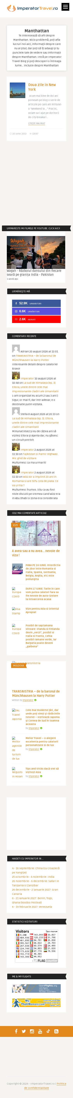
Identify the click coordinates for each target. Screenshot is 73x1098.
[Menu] (65, 7)
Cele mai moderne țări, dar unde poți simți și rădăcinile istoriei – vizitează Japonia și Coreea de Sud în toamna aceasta (43, 717)
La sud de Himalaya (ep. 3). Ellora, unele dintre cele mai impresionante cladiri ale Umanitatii (35, 387)
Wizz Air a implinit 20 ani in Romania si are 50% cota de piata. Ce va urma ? (35, 481)
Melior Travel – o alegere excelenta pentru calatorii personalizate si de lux (42, 742)
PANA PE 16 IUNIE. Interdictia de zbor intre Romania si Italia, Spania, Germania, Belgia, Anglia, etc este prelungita (43, 572)
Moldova (18, 665)
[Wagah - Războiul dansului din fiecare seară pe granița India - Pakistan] (36, 252)
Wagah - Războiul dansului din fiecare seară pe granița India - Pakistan (34, 273)
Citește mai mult (36, 123)
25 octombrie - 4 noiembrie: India (33, 877)
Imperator (27, 378)
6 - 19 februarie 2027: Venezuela (32, 906)
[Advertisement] (36, 183)
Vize (15, 525)
